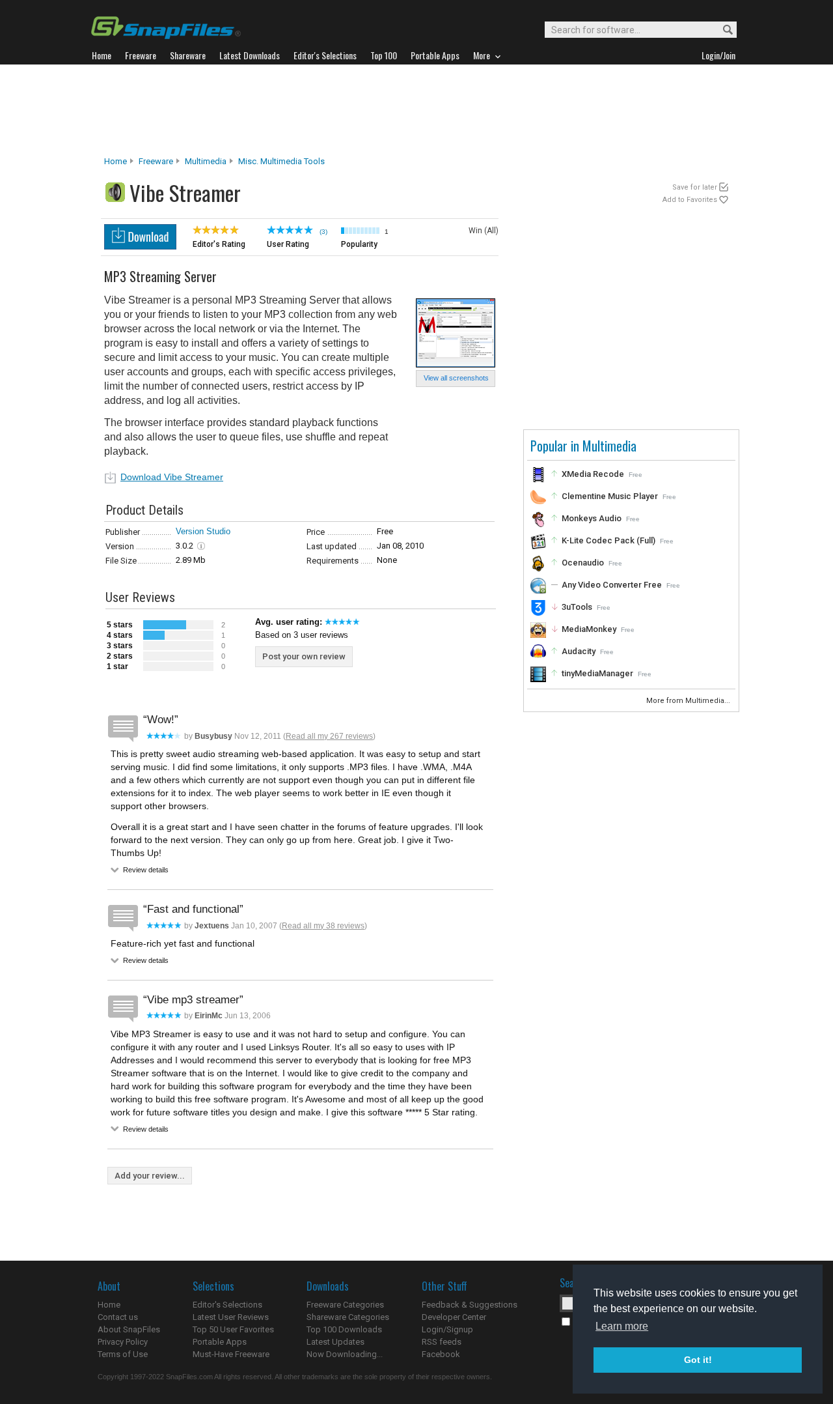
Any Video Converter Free (612, 585)
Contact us (118, 1317)
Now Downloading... (345, 1354)
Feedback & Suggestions (469, 1305)
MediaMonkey (589, 629)
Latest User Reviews (231, 1317)
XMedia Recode (593, 474)
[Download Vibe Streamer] (140, 245)
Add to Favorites (689, 199)
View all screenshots (456, 378)
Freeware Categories (345, 1305)
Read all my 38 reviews (323, 925)
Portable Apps (220, 1342)
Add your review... (150, 1176)
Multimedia (205, 161)
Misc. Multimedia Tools (281, 161)
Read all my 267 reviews (329, 736)
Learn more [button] (621, 1326)
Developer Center (454, 1317)
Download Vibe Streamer (171, 477)
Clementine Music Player (610, 496)
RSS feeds (441, 1342)
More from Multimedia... (689, 700)
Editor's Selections (227, 1305)
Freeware (156, 161)
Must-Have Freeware (231, 1354)
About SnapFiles (129, 1329)
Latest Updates (335, 1342)
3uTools (577, 607)
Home (115, 161)
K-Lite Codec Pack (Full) (608, 540)
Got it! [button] (698, 1359)
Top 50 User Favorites (233, 1329)
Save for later (694, 187)
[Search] (722, 30)
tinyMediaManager (597, 673)
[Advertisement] (416, 110)
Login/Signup (447, 1329)
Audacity (578, 651)
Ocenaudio (583, 562)
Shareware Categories (348, 1317)
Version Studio (203, 531)
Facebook (441, 1354)
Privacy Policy (123, 1342)
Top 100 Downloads (344, 1329)
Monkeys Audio (591, 518)
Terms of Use (123, 1354)
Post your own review (304, 656)
